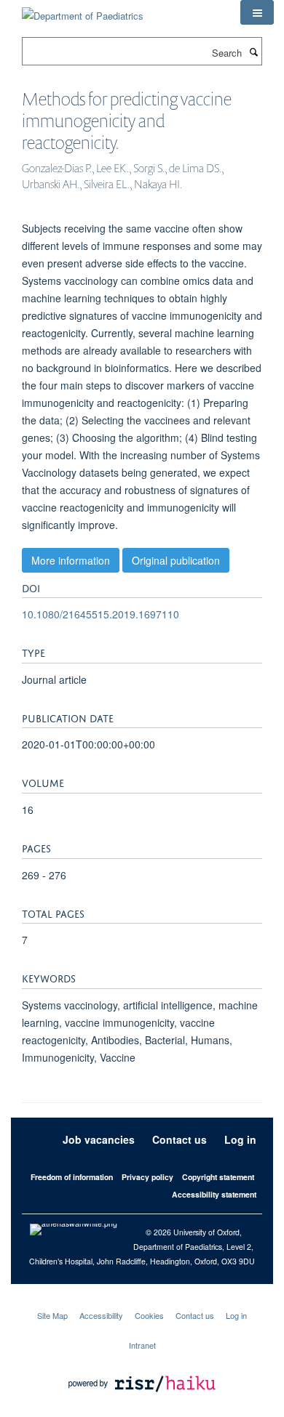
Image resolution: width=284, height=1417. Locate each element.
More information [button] (70, 560)
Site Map (52, 1315)
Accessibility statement (214, 1194)
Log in (240, 1139)
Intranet (142, 1345)
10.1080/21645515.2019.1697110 (100, 614)
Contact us (179, 1139)
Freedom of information (72, 1176)
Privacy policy (147, 1176)
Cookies (149, 1315)
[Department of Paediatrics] (82, 10)
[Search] (253, 52)
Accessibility (101, 1315)
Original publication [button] (176, 560)
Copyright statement (218, 1176)
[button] (257, 12)
